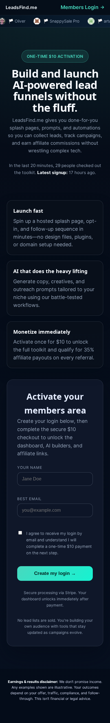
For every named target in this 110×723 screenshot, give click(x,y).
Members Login (79, 7)
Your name (29, 467)
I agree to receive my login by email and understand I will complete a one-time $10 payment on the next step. (59, 543)
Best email (29, 498)
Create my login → (55, 573)
